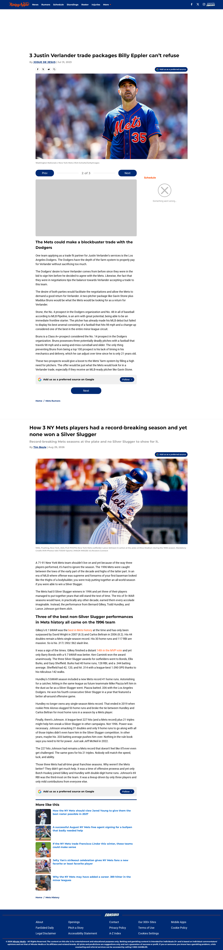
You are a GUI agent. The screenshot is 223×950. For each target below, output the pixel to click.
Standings (72, 4)
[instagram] (204, 4)
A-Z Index (115, 933)
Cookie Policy (179, 927)
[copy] (54, 69)
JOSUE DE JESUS (44, 62)
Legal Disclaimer (46, 933)
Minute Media (19, 941)
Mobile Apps (178, 922)
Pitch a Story (76, 927)
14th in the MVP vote (109, 650)
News (35, 4)
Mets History (52, 897)
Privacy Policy (117, 927)
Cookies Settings (148, 933)
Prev (45, 173)
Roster (85, 4)
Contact (114, 922)
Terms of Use (146, 927)
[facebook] (191, 4)
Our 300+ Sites (147, 922)
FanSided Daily (45, 927)
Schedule (58, 4)
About (39, 922)
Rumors (45, 4)
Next (127, 173)
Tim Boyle (39, 447)
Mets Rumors (53, 400)
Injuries (96, 4)
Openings (74, 922)
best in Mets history (80, 630)
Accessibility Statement (82, 933)
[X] (198, 4)
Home (39, 400)
